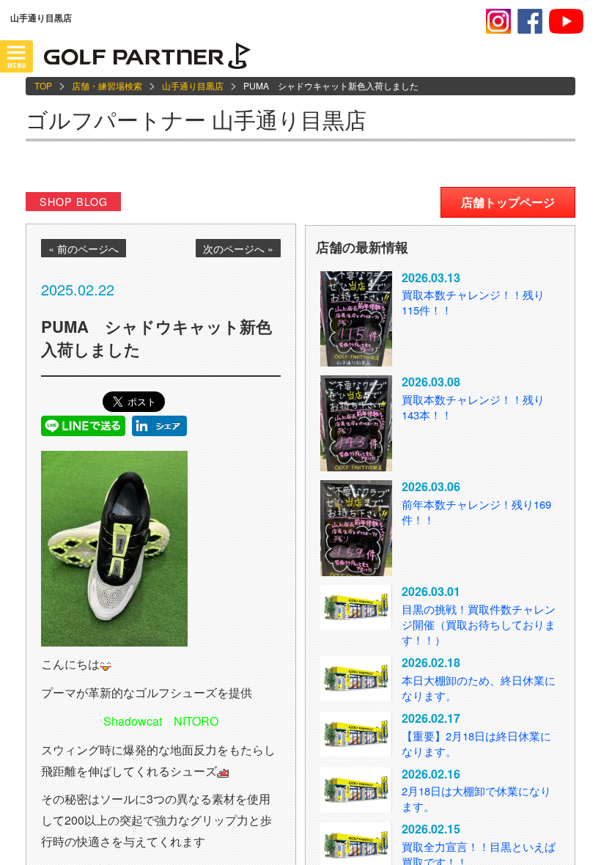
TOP (43, 85)
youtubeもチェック (566, 21)
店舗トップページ (508, 202)
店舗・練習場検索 (107, 85)
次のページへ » (238, 248)
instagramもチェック (498, 21)
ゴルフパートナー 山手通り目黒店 (196, 119)
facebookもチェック (529, 21)
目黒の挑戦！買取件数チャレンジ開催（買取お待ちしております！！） (479, 624)
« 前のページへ (83, 248)
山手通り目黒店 (193, 85)
